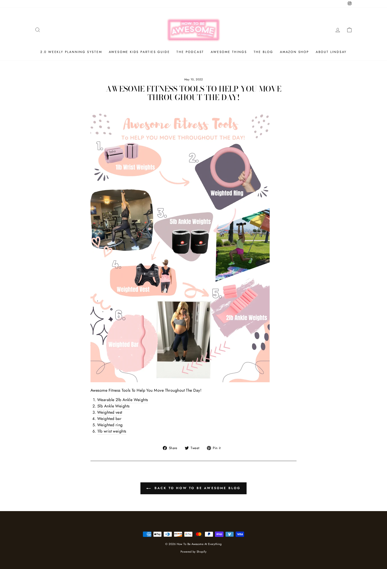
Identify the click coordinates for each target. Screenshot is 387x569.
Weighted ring (110, 425)
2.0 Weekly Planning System (71, 52)
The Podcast (190, 52)
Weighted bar (109, 419)
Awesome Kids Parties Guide (139, 52)
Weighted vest (109, 412)
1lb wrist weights (111, 431)
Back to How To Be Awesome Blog (197, 488)
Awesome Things (229, 52)
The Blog (263, 52)
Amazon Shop (294, 52)
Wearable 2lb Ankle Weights (122, 400)
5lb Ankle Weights (113, 406)
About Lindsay (331, 52)
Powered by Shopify (193, 552)
